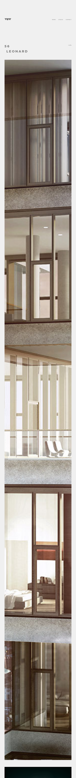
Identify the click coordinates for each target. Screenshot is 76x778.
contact (68, 19)
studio (60, 19)
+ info (69, 45)
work (54, 19)
